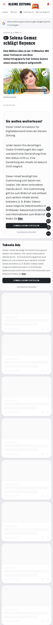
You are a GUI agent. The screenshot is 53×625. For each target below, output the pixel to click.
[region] (26, 12)
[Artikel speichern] (48, 221)
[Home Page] (19, 4)
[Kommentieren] (48, 215)
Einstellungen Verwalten (26, 232)
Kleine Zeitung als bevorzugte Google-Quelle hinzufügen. (28, 23)
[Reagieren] (48, 209)
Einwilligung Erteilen (26, 226)
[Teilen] (48, 227)
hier (20, 218)
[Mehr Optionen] (48, 233)
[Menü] (4, 4)
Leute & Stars (11, 33)
